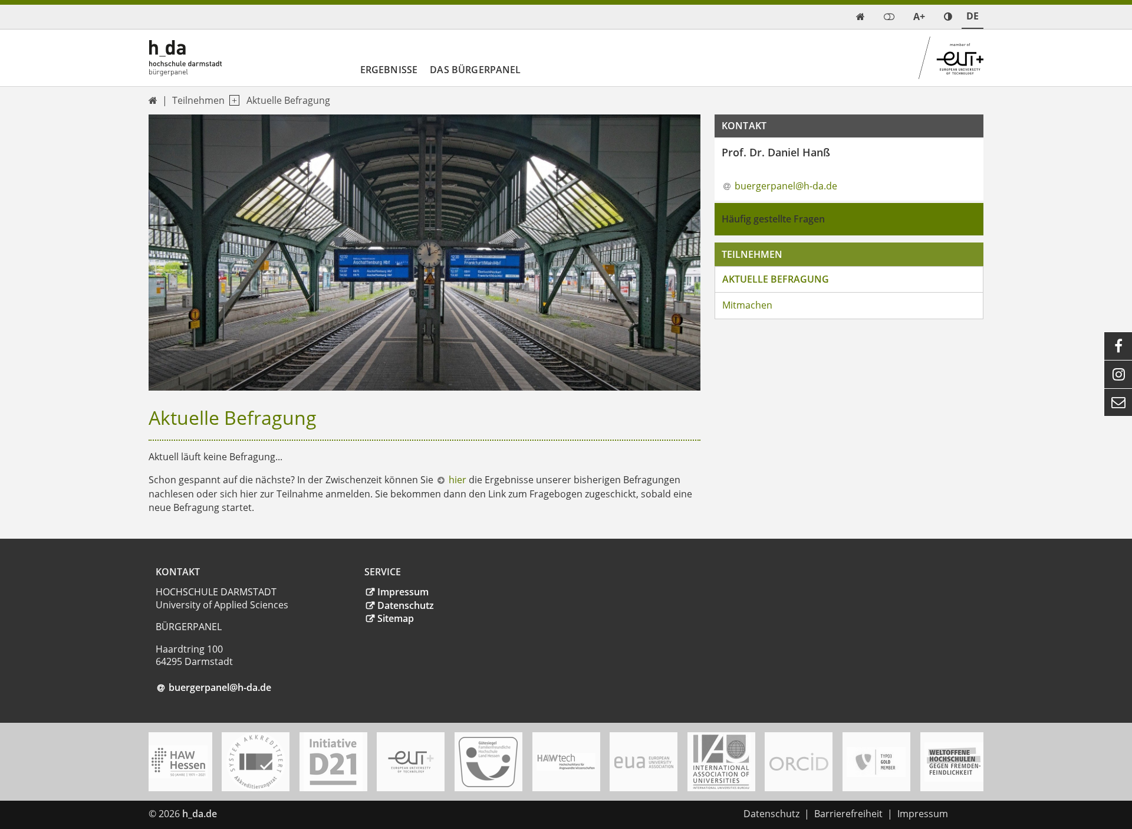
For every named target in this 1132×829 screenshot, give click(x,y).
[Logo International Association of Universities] (721, 762)
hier (457, 479)
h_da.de (199, 813)
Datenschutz (405, 605)
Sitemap (395, 618)
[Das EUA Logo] (643, 762)
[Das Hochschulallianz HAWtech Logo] (566, 762)
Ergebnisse (389, 69)
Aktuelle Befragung (288, 100)
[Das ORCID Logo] (798, 762)
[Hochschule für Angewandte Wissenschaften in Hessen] (178, 761)
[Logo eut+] (410, 762)
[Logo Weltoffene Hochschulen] (953, 762)
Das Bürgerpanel (475, 69)
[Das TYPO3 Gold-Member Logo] (876, 762)
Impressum (403, 591)
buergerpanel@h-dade (220, 687)
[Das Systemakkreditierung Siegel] (255, 761)
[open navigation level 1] (232, 100)
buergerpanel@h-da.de (786, 185)
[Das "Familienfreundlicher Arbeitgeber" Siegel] (488, 762)
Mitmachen (747, 305)
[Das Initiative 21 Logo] (333, 761)
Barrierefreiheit (848, 813)
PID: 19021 (247, 813)
